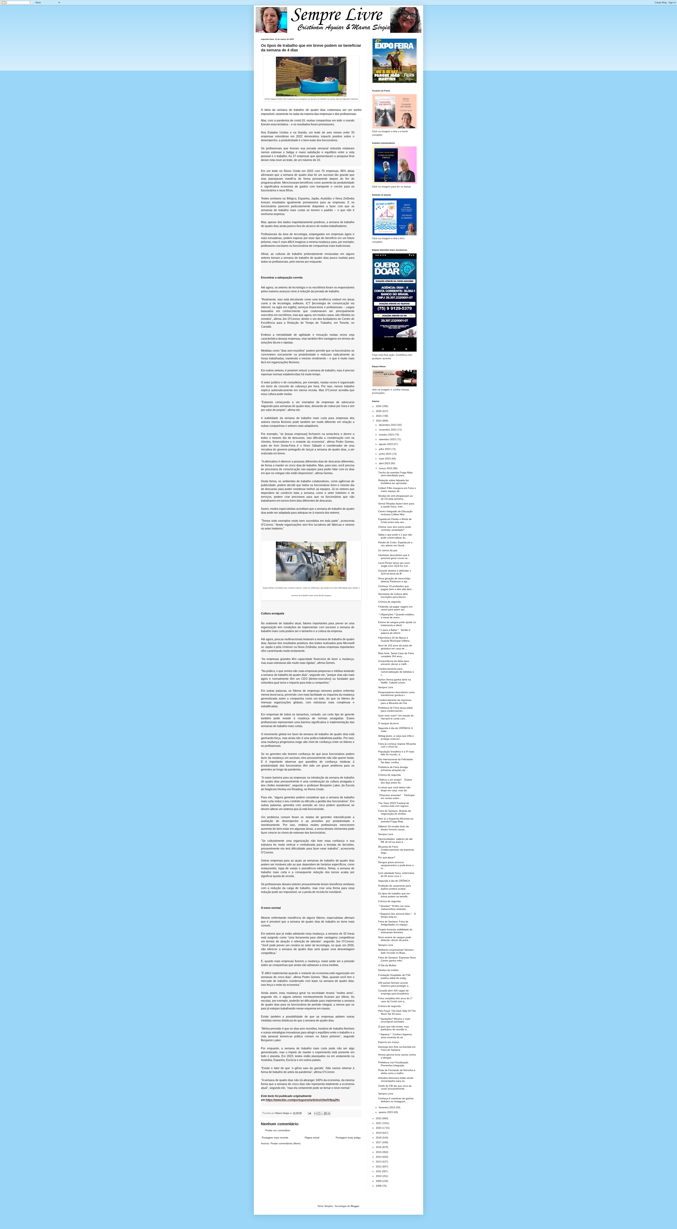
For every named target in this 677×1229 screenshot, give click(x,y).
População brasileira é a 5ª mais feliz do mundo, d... (396, 753)
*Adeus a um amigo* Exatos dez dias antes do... (395, 781)
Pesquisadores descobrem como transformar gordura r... (396, 694)
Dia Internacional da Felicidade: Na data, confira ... (395, 761)
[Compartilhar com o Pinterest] (329, 1113)
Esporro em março (388, 1042)
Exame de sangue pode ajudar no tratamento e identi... (397, 624)
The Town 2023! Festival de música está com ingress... (394, 805)
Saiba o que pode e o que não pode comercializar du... (395, 536)
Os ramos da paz (387, 550)
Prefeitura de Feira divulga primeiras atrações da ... (393, 769)
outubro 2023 (387, 434)
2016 (379, 1147)
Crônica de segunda (389, 601)
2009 (379, 1181)
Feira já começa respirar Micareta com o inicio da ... (397, 745)
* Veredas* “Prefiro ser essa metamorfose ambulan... (394, 907)
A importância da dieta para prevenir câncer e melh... (393, 662)
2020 (379, 1127)
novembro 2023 (388, 429)
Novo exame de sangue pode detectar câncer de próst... (394, 939)
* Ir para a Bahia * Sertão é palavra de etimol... (394, 631)
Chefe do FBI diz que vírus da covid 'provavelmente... (394, 1087)
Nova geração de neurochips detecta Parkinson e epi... (394, 580)
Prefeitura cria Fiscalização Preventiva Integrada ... (393, 1064)
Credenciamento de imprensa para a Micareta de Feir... (394, 701)
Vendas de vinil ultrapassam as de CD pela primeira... (395, 497)
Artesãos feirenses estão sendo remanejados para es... (395, 1079)
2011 (379, 1171)
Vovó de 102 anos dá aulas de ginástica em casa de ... (395, 647)
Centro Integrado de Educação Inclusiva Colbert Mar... (395, 513)
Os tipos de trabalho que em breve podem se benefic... (394, 895)
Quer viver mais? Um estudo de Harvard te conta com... (396, 717)
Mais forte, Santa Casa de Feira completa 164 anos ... (396, 655)
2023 (379, 420)
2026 (379, 406)
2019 (379, 1132)
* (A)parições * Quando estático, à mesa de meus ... (396, 616)
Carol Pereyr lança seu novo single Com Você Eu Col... (394, 564)
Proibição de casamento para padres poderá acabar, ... (394, 887)
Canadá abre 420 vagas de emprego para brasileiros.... (395, 992)
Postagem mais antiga (348, 1137)
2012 (379, 1166)
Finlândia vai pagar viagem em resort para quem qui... (395, 608)
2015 (379, 1152)
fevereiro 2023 (387, 1107)
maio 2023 (385, 458)
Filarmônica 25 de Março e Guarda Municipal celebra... (395, 639)
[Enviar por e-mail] (315, 1113)
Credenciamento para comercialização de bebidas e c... (396, 671)
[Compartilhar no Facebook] (325, 1113)
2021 (379, 1123)
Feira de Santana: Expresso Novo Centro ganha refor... (397, 959)
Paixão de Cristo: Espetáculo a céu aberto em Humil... (395, 544)
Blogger (355, 1206)
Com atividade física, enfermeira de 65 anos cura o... (396, 874)
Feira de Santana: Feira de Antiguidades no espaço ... (394, 923)
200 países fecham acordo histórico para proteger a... (394, 984)
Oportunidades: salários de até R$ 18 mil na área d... (395, 840)
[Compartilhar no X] (322, 1113)
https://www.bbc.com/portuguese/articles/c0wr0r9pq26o (303, 1099)
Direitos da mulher (388, 970)
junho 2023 (385, 453)
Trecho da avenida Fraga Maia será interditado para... (395, 474)
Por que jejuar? (386, 857)
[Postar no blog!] (319, 1113)
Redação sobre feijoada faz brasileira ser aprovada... (393, 482)
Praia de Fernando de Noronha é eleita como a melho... (396, 1072)
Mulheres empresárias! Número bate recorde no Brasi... (396, 951)
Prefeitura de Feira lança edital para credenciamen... (395, 709)
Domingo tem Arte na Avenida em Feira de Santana (397, 1048)
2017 (379, 1142)
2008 (379, 1185)
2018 (379, 1137)
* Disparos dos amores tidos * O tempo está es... (397, 915)
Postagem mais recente (275, 1137)
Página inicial (312, 1137)
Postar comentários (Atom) (286, 1143)
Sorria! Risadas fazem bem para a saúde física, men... (396, 505)
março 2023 (386, 468)
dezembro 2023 (388, 424)
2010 (379, 1176)
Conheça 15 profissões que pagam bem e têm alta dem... (396, 588)
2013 (379, 1161)
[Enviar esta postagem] (309, 1113)
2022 (379, 1118)
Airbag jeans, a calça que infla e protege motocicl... (396, 737)
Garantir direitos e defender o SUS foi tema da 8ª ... (394, 572)
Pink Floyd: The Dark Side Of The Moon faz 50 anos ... (397, 1012)
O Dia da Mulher (387, 965)
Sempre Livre (385, 687)
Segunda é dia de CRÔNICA (394, 880)
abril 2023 (385, 463)
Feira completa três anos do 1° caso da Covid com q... (395, 1000)
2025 (379, 411)
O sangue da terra (388, 723)
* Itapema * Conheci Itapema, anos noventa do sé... (395, 1036)
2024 (379, 415)
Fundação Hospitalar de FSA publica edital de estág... (394, 976)
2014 (379, 1156)
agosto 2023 (386, 444)
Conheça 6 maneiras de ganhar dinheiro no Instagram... (396, 1100)
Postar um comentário (277, 1130)
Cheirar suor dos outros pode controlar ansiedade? (394, 528)
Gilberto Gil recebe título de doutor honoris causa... (393, 828)
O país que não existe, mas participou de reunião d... (393, 1028)
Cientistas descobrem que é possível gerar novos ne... (394, 557)
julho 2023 (385, 449)
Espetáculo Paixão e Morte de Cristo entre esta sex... (395, 521)
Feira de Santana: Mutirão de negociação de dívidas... (394, 812)
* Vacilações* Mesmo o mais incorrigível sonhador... (394, 1020)
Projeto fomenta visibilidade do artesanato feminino (395, 931)
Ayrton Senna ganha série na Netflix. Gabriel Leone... (394, 681)
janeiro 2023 (386, 1112)
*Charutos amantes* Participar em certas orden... (396, 797)
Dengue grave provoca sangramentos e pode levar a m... (396, 865)
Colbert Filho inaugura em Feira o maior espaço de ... (397, 489)
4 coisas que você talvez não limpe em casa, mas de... (394, 789)
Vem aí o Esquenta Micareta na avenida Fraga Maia (395, 820)
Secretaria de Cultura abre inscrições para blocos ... (393, 595)
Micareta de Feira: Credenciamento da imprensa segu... (396, 849)
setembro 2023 (388, 439)
